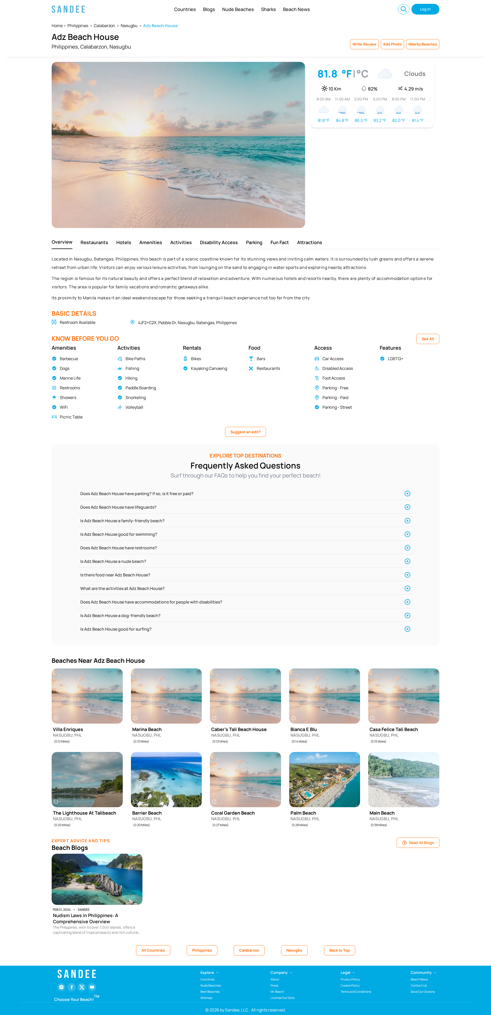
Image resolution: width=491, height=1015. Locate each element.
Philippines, (65, 46)
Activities (181, 242)
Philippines (78, 25)
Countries (185, 9)
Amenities (150, 242)
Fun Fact (280, 242)
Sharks (268, 9)
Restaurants (94, 242)
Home (57, 25)
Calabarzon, (94, 46)
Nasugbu (129, 25)
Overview (62, 242)
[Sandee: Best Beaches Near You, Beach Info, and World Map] (68, 9)
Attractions (309, 242)
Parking (254, 242)
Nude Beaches (238, 9)
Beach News (296, 9)
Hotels (123, 242)
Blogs (209, 9)
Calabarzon (104, 25)
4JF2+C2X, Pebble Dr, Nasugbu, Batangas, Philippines (187, 322)
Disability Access (219, 242)
